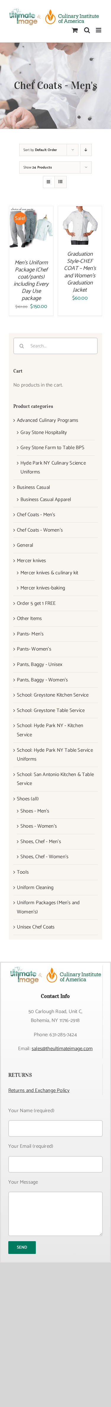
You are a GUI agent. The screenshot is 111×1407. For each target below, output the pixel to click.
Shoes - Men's (34, 811)
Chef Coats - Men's (36, 515)
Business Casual (33, 487)
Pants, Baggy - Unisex (39, 664)
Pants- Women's (34, 649)
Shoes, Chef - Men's (40, 841)
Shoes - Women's (38, 826)
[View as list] (60, 182)
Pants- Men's (30, 634)
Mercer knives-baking (42, 588)
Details (35, 235)
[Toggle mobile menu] (99, 30)
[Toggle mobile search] (87, 30)
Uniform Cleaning (35, 887)
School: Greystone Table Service (51, 710)
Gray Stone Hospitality (43, 432)
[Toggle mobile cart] (75, 30)
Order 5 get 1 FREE (36, 603)
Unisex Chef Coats (35, 927)
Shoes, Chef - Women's (44, 857)
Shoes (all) (28, 799)
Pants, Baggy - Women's (42, 680)
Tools (23, 872)
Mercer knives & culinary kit (49, 573)
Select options (31, 227)
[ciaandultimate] (55, 968)
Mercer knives (31, 561)
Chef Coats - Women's (40, 530)
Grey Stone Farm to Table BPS (52, 447)
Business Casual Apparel (45, 499)
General (25, 545)
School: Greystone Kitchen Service (53, 695)
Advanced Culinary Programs (47, 420)
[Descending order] (86, 150)
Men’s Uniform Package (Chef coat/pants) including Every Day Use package (31, 280)
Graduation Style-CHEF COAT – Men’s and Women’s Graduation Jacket (80, 272)
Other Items (29, 618)
